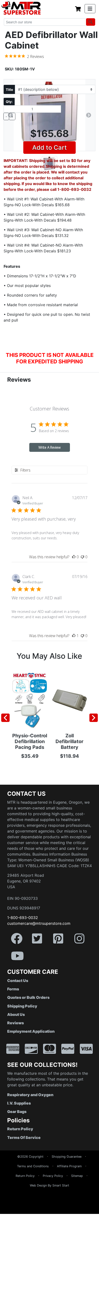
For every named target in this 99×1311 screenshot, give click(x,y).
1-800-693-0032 (22, 917)
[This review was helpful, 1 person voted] (73, 635)
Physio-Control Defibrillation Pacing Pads (29, 741)
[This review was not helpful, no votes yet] (82, 556)
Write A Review (49, 447)
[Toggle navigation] (90, 8)
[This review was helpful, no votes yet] (73, 556)
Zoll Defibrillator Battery (69, 741)
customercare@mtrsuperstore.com (38, 923)
